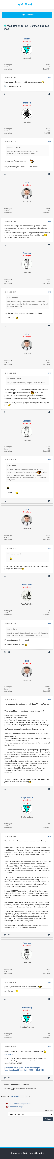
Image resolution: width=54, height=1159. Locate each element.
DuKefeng (27, 1007)
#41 (49, 77)
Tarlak (27, 39)
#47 (49, 548)
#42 (49, 141)
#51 (49, 982)
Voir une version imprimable (19, 1104)
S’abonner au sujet (15, 1107)
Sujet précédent (11, 1084)
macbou (27, 103)
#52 (49, 1046)
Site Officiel (9, 1054)
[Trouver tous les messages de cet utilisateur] (5, 94)
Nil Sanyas (27, 584)
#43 (49, 221)
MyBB (41, 1153)
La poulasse (27, 797)
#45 (49, 373)
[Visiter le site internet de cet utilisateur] (5, 652)
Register (30, 15)
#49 (49, 700)
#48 (49, 623)
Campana (27, 253)
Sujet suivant (24, 1084)
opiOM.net (25, 4)
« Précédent (15, 1096)
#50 (49, 836)
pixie (27, 182)
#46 (49, 459)
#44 (49, 292)
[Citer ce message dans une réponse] (49, 94)
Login (23, 15)
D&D (25, 1153)
